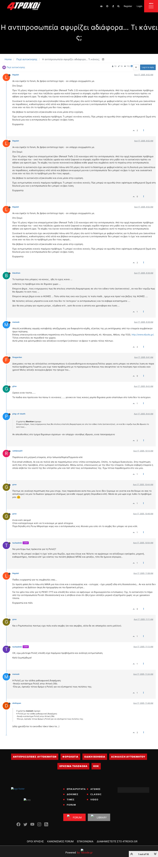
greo (14, 484)
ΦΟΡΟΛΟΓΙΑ (70, 756)
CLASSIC (96, 794)
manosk (15, 322)
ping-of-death (18, 414)
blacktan (16, 273)
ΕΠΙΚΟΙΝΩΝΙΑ (85, 841)
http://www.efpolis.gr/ (143, 334)
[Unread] (101, 6)
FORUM (71, 805)
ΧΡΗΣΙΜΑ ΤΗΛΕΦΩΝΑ (73, 766)
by (72, 852)
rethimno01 (17, 451)
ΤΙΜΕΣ (71, 799)
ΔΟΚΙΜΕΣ (72, 794)
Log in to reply (148, 67)
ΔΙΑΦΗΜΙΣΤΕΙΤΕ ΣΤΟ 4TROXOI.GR (117, 841)
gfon (14, 386)
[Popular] (113, 6)
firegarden (17, 357)
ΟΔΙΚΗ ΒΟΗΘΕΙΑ (94, 756)
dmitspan (16, 703)
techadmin (17, 543)
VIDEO (94, 799)
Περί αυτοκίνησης (16, 67)
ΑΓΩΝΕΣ (95, 789)
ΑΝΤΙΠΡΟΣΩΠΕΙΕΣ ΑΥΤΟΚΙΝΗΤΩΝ (34, 756)
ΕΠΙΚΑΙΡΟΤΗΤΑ (76, 789)
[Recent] (107, 6)
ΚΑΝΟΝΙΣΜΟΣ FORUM (60, 841)
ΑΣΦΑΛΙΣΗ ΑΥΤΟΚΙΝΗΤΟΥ (128, 756)
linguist (15, 75)
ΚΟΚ (96, 766)
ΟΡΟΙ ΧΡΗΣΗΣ (35, 841)
